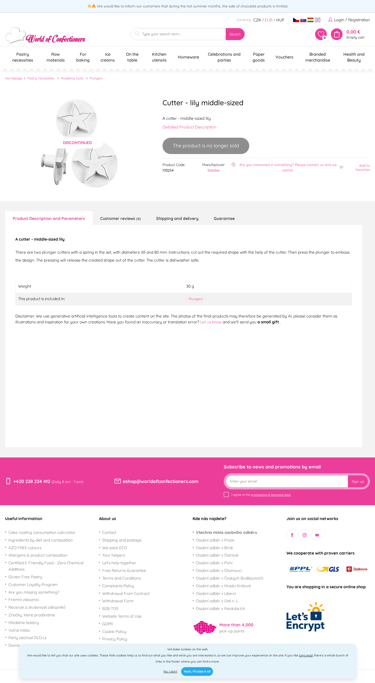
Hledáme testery (23, 622)
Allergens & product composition (37, 555)
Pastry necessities (40, 78)
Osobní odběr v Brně (214, 547)
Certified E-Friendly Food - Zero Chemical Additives (46, 566)
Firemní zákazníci (23, 599)
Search (235, 34)
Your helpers (113, 555)
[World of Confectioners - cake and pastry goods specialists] (45, 35)
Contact (109, 532)
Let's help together (119, 562)
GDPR (107, 623)
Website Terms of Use (122, 616)
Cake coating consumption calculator (42, 532)
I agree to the (261, 495)
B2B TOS (110, 608)
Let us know (211, 321)
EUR (269, 19)
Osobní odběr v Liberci (216, 593)
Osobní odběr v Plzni (214, 562)
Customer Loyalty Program (33, 584)
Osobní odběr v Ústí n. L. (217, 600)
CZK (257, 19)
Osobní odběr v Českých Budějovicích (229, 578)
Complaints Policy (118, 585)
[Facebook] (292, 535)
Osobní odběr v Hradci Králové (223, 585)
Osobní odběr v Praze (215, 540)
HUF (280, 19)
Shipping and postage (122, 540)
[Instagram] (304, 535)
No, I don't (170, 671)
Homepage (13, 78)
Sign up (358, 481)
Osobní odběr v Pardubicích (220, 608)
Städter (213, 170)
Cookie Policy (114, 631)
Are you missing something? (33, 592)
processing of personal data (271, 495)
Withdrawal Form (118, 600)
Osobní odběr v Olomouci (219, 570)
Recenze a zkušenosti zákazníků (37, 607)
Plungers (96, 78)
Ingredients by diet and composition (40, 540)
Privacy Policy (114, 638)
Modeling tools (72, 78)
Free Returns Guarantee (124, 570)
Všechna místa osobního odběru (226, 532)
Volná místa (19, 630)
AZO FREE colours (24, 547)
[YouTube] (317, 535)
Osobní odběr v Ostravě (217, 555)
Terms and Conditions (121, 578)
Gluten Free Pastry (25, 576)
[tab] (49, 218)
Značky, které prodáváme (31, 614)
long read (305, 655)
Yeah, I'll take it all (197, 671)
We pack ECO (114, 547)
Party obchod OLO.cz (27, 637)
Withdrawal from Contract (125, 593)
